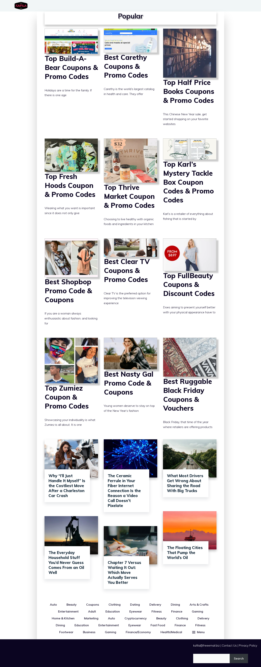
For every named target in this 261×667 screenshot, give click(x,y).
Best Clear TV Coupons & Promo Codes (130, 285)
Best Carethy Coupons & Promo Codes (130, 80)
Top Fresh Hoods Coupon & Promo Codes (71, 185)
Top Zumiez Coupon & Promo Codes (71, 386)
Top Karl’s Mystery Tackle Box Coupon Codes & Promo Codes (189, 185)
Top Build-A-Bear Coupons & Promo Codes (71, 80)
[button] (198, 632)
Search (239, 658)
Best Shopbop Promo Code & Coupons (71, 285)
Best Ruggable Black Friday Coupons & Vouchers (189, 386)
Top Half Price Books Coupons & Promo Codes (189, 80)
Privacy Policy (248, 645)
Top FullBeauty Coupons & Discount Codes (189, 285)
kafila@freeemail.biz (206, 645)
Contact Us (229, 645)
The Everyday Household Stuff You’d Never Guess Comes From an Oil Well (66, 562)
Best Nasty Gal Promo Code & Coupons (130, 386)
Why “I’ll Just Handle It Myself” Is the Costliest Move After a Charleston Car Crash (67, 485)
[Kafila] (22, 5)
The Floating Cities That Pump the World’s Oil (185, 552)
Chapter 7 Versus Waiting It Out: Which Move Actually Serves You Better (124, 572)
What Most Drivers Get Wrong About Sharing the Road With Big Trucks (185, 483)
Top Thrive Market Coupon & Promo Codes (130, 185)
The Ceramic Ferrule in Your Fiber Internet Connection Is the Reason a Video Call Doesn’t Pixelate (124, 490)
